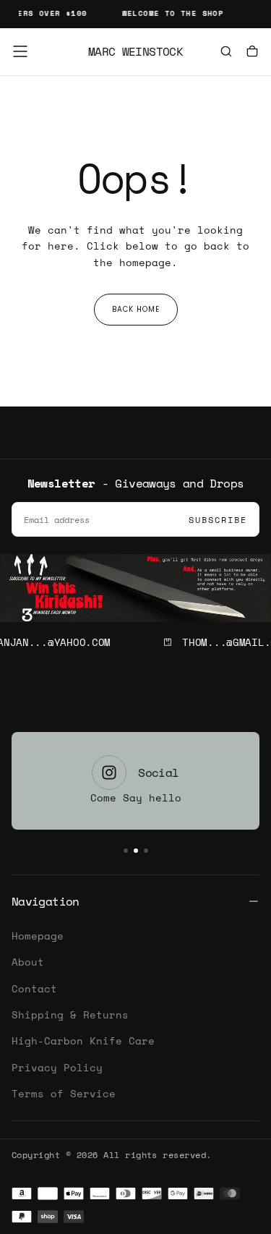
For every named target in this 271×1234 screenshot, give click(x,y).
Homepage (38, 935)
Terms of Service (64, 1093)
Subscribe (218, 520)
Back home (136, 309)
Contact (34, 988)
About (28, 961)
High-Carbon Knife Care (83, 1040)
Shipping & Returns (70, 1014)
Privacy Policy (57, 1067)
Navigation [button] (45, 901)
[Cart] (252, 53)
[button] (20, 51)
